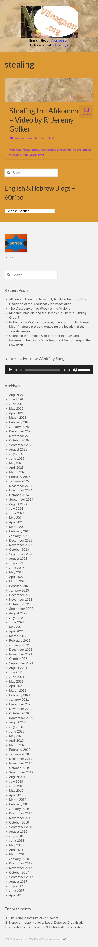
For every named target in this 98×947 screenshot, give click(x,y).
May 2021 (16, 681)
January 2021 (19, 699)
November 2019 (20, 763)
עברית (9, 257)
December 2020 (20, 704)
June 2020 (16, 731)
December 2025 (20, 431)
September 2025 (21, 445)
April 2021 (16, 686)
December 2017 (20, 863)
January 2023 (19, 590)
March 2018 (17, 854)
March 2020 (17, 745)
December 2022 (20, 595)
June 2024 (16, 513)
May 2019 (16, 790)
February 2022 (20, 640)
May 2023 (16, 572)
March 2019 (17, 799)
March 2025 (17, 472)
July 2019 (16, 781)
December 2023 (20, 540)
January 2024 (19, 536)
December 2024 (20, 486)
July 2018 (16, 836)
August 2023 (18, 558)
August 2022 (18, 613)
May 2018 (16, 845)
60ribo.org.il (60, 45)
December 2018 (20, 813)
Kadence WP (60, 939)
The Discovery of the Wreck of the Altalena (39, 308)
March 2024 (17, 527)
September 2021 (21, 663)
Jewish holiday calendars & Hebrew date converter (45, 927)
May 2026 (16, 408)
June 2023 (16, 567)
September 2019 (21, 772)
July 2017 (16, 886)
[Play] (10, 370)
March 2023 (17, 581)
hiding (26, 150)
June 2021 (16, 677)
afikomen (16, 150)
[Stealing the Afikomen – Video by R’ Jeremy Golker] (49, 89)
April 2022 (16, 631)
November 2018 (20, 818)
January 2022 (19, 645)
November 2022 (20, 599)
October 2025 (19, 440)
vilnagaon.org (59, 40)
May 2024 (16, 517)
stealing (77, 150)
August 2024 (18, 504)
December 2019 (20, 759)
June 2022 (16, 622)
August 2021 (18, 668)
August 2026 (18, 395)
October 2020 (19, 713)
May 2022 (16, 627)
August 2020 (18, 722)
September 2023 (21, 554)
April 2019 (16, 795)
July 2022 (16, 618)
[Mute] (74, 370)
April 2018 (16, 849)
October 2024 (19, 495)
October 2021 (19, 658)
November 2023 (20, 545)
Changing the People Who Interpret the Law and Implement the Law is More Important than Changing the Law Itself (50, 340)
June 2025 (16, 458)
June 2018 (16, 840)
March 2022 (17, 636)
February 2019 (20, 804)
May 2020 (16, 736)
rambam (51, 150)
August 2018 (18, 831)
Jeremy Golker (38, 150)
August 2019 (18, 777)
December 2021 (20, 649)
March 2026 (17, 417)
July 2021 (16, 672)
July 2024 (16, 508)
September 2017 (21, 877)
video (25, 155)
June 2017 (16, 890)
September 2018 (21, 827)
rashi (69, 150)
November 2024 (20, 490)
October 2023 (19, 549)
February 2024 (20, 531)
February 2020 (20, 749)
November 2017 (20, 868)
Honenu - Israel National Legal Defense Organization (47, 922)
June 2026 (16, 404)
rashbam (61, 150)
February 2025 (20, 477)
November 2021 (20, 654)
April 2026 (16, 413)
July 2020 (16, 727)
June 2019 (16, 786)
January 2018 (19, 859)
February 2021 (20, 695)
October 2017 (19, 872)
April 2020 (16, 740)
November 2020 (20, 708)
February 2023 (20, 586)
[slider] (84, 369)
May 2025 (16, 463)
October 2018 (19, 822)
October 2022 (19, 604)
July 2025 (16, 454)
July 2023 (16, 563)
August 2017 (18, 881)
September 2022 (21, 608)
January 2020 (19, 754)
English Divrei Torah (36, 138)
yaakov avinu (37, 155)
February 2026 (20, 422)
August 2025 (18, 449)
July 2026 (16, 399)
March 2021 (17, 690)
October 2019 (19, 768)
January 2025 (19, 481)
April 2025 (16, 467)
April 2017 (16, 895)
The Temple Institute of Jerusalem (33, 918)
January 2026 (19, 426)
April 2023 (16, 577)
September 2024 (21, 499)
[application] (49, 369)
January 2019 (19, 809)
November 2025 (20, 436)
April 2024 (16, 522)
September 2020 (21, 718)
